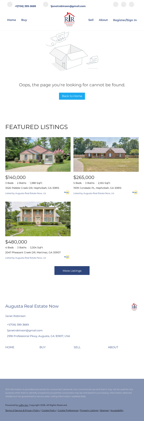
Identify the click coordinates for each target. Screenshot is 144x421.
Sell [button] (91, 20)
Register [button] (119, 20)
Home (11, 20)
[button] (10, 348)
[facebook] (115, 5)
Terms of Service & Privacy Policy (22, 410)
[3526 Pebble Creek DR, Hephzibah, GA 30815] (38, 154)
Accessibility (116, 410)
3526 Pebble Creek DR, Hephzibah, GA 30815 (32, 187)
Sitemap (104, 410)
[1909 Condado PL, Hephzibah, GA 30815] (106, 154)
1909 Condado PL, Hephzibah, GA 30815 (97, 187)
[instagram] (123, 5)
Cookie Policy (49, 410)
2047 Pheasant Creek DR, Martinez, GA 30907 (33, 252)
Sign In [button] (132, 20)
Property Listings (89, 410)
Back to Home (72, 96)
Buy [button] (24, 20)
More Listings (72, 270)
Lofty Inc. (23, 405)
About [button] (103, 20)
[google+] (131, 5)
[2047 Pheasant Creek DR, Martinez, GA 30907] (38, 219)
